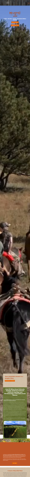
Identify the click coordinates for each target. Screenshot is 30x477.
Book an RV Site (15, 25)
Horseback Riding (21, 18)
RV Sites (10, 18)
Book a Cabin (15, 22)
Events (14, 18)
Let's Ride (14, 463)
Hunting (15, 19)
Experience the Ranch (10, 380)
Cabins (5, 18)
